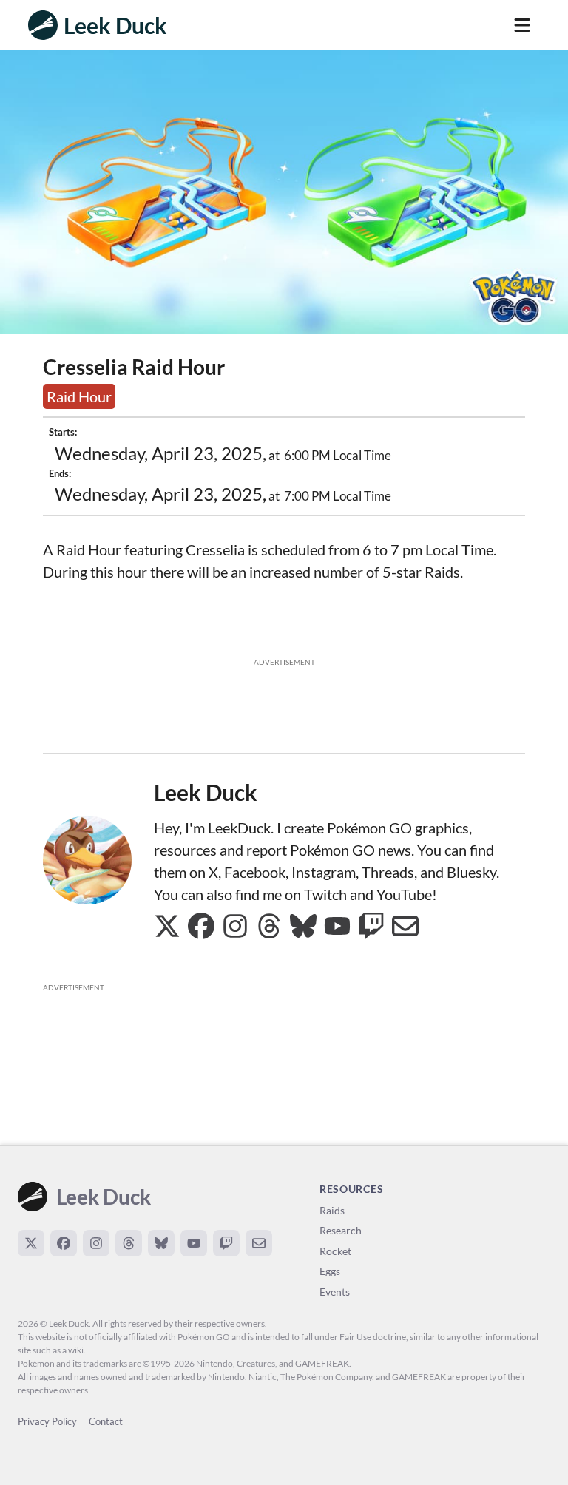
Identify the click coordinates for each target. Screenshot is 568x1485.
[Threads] (128, 1243)
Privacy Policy (47, 1421)
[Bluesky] (161, 1243)
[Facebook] (63, 1243)
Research (341, 1230)
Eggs (330, 1271)
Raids (332, 1210)
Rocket (335, 1251)
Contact (106, 1421)
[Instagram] (96, 1243)
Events (335, 1291)
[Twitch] (226, 1243)
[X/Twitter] (31, 1243)
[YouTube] (193, 1243)
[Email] (259, 1243)
